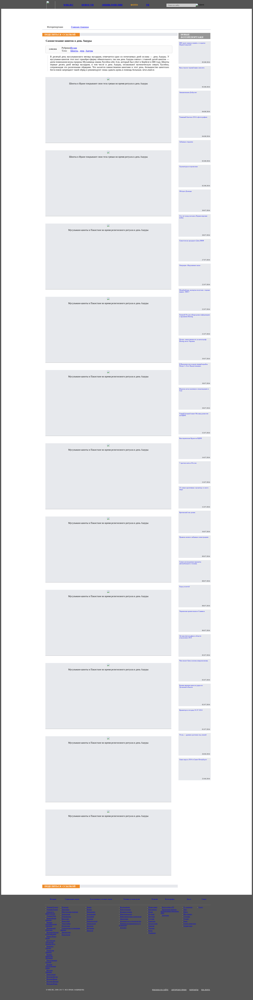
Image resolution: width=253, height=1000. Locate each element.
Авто (185, 909)
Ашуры (89, 51)
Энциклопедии (112, 5)
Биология (90, 926)
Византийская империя (51, 919)
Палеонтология (92, 921)
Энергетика (124, 919)
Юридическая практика (70, 912)
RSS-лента (205, 990)
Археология (66, 914)
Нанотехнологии (126, 914)
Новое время (51, 974)
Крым (185, 921)
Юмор (185, 912)
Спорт (200, 907)
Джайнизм (152, 933)
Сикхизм (151, 926)
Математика (91, 912)
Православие (152, 907)
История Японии (52, 981)
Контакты (193, 990)
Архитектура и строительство (130, 921)
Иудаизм (151, 914)
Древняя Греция (52, 909)
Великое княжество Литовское (49, 956)
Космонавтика (125, 907)
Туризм (186, 919)
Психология (66, 935)
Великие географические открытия (51, 924)
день (82, 51)
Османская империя (50, 951)
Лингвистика (66, 932)
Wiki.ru (68, 5)
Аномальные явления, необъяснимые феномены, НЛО (170, 911)
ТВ (147, 5)
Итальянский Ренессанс (50, 929)
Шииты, (74, 51)
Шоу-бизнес (187, 914)
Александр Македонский (50, 912)
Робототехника (125, 909)
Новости (88, 5)
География (90, 916)
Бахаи (150, 930)
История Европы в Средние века (52, 933)
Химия (89, 907)
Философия (66, 921)
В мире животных (189, 923)
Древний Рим (51, 916)
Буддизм (151, 919)
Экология (90, 930)
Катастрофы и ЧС (168, 907)
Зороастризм (152, 923)
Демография (66, 923)
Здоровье (186, 916)
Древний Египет (52, 907)
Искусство (65, 919)
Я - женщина (187, 907)
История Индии (52, 977)
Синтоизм (151, 921)
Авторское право (179, 990)
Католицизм (152, 909)
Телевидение (187, 926)
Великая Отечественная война (51, 966)
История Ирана (52, 984)
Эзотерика (165, 915)
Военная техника (126, 912)
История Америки (49, 971)
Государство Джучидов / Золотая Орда (50, 942)
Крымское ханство (49, 947)
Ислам (73, 48)
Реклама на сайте (160, 990)
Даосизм (151, 928)
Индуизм (151, 916)
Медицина (90, 928)
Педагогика (66, 926)
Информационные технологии (130, 916)
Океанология (91, 923)
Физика (89, 909)
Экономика (65, 909)
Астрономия (91, 914)
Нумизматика (66, 916)
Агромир (123, 928)
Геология (90, 919)
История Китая (52, 979)
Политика (65, 907)
